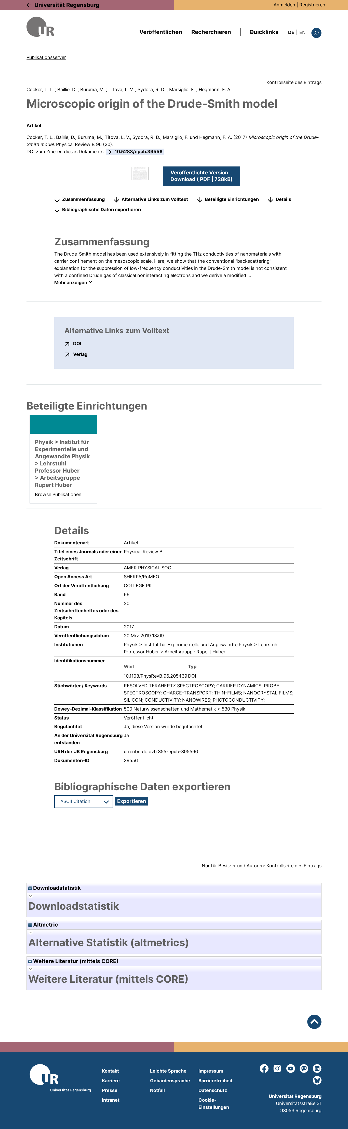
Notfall (157, 1090)
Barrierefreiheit (215, 1080)
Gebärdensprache (170, 1080)
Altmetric (45, 924)
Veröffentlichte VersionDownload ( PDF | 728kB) (201, 176)
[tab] (173, 906)
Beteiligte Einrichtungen (232, 199)
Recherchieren (211, 32)
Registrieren (312, 4)
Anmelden (284, 4)
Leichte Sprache (168, 1071)
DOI (77, 343)
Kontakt (110, 1071)
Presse (109, 1090)
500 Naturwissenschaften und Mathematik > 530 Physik (184, 709)
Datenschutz (212, 1090)
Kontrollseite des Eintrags (294, 82)
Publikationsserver (46, 57)
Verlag (80, 354)
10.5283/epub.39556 (139, 151)
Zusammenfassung (83, 199)
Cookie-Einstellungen (213, 1103)
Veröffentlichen (160, 32)
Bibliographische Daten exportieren (101, 209)
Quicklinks (263, 32)
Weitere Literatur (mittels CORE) (75, 961)
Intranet (110, 1100)
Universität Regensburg (66, 5)
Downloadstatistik (56, 888)
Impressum (210, 1071)
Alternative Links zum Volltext (155, 199)
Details (283, 199)
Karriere (111, 1080)
